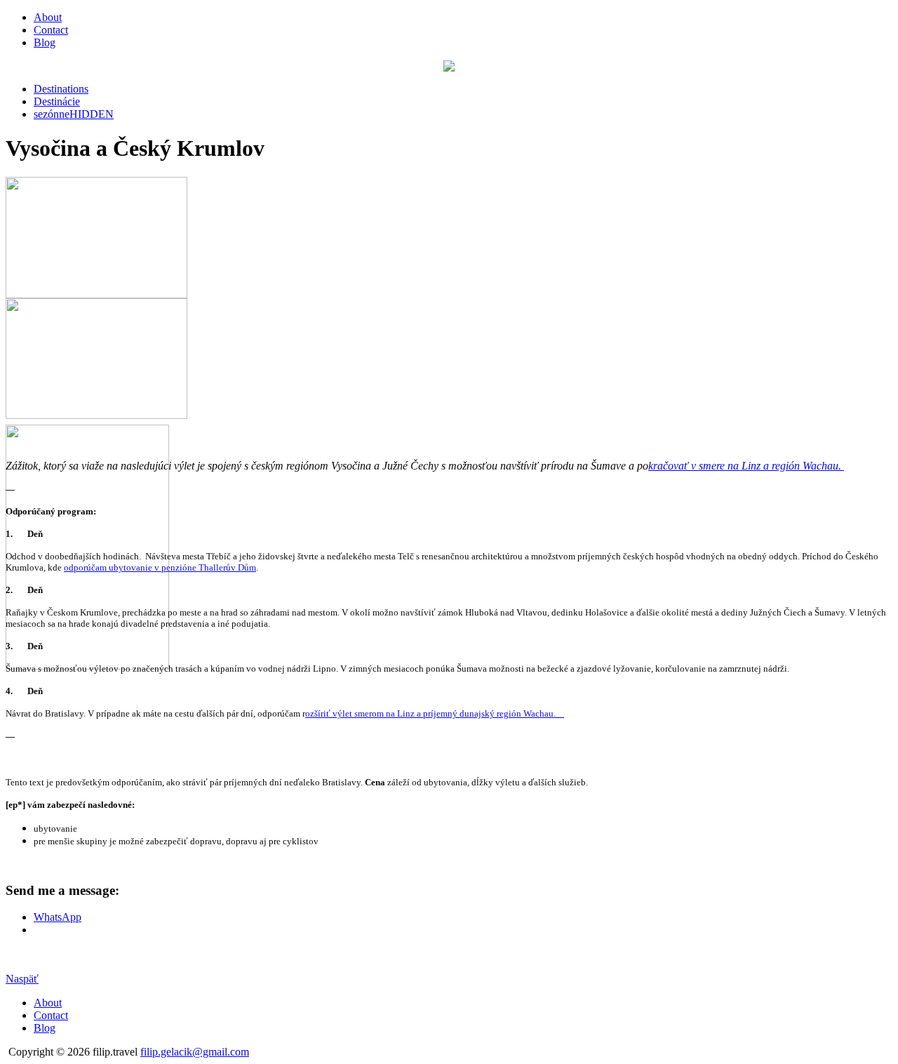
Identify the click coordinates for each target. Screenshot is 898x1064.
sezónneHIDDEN (74, 114)
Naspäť (22, 979)
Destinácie (57, 101)
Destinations (61, 89)
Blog (44, 42)
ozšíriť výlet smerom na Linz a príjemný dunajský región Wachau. (434, 713)
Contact (51, 30)
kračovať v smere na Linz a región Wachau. (746, 466)
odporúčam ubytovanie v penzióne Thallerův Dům (160, 567)
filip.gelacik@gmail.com (194, 1052)
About (48, 17)
